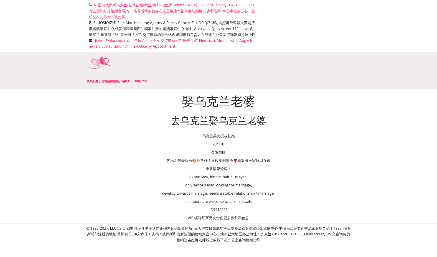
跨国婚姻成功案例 (310, 70)
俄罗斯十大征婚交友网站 (189, 70)
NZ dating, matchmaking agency (85, 70)
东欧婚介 (227, 70)
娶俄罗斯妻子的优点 (140, 70)
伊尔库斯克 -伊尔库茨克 (265, 70)
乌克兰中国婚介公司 (30, 70)
